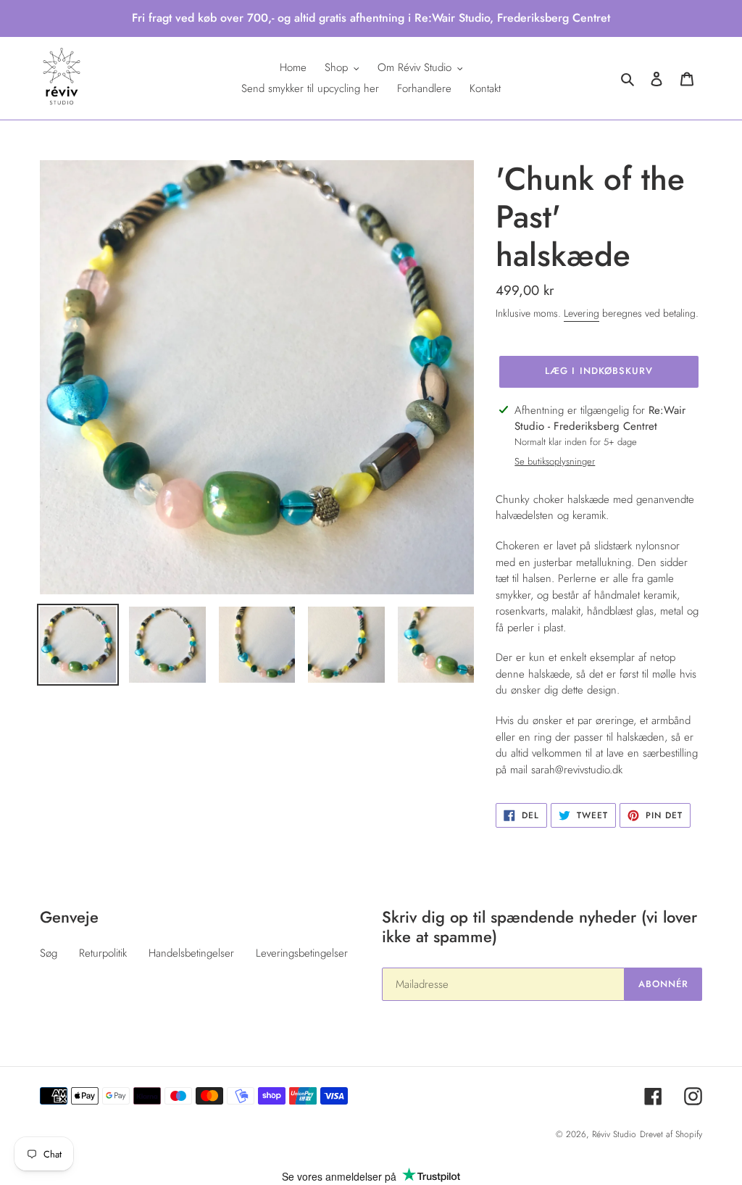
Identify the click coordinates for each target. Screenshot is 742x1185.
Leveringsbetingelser (302, 953)
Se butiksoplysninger (554, 461)
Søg (48, 953)
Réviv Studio (614, 1134)
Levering (581, 313)
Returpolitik (103, 953)
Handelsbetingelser (191, 953)
